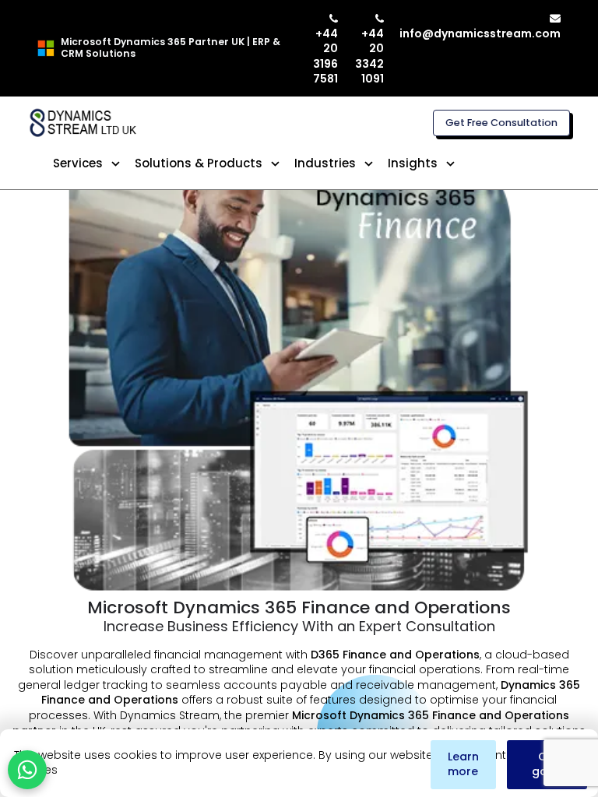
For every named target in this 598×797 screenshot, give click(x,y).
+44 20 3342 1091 (369, 56)
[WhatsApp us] (27, 769)
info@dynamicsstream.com (480, 33)
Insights (413, 163)
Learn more (463, 764)
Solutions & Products (198, 163)
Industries (325, 163)
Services (78, 163)
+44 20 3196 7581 (325, 56)
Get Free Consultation (501, 122)
